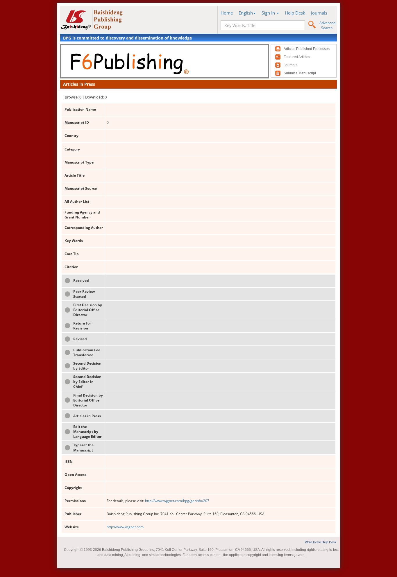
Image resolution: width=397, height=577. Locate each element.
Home (227, 13)
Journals (319, 13)
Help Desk (295, 13)
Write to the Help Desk (321, 542)
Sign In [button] (269, 13)
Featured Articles (297, 57)
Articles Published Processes (307, 49)
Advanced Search (327, 25)
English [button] (246, 13)
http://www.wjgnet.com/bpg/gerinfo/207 (177, 500)
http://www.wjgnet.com (125, 526)
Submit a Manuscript (300, 73)
